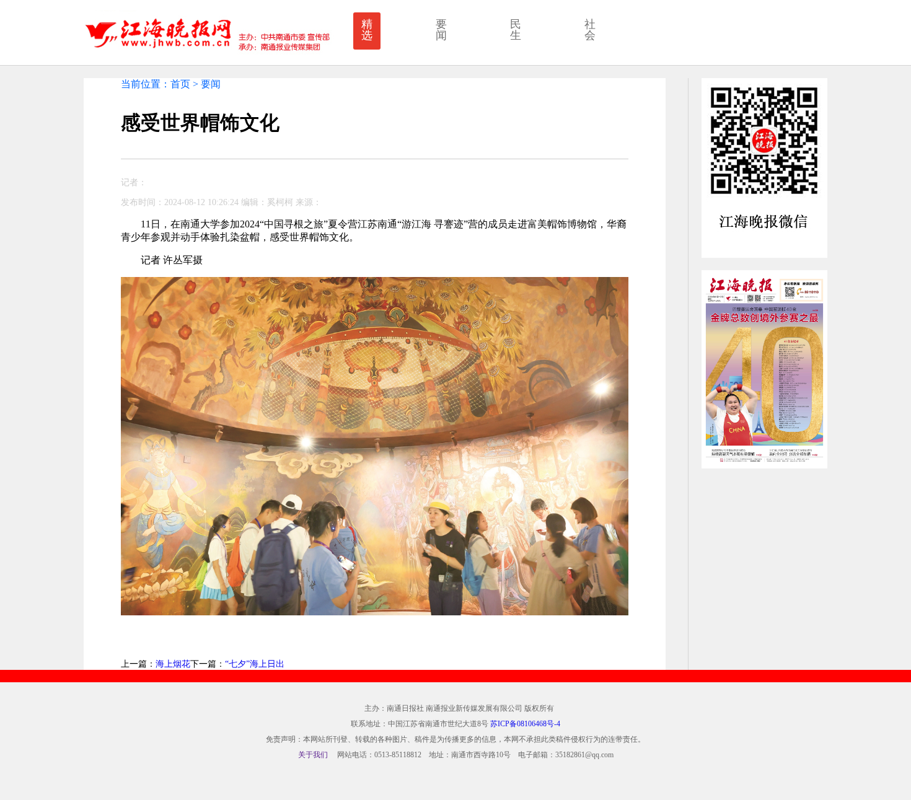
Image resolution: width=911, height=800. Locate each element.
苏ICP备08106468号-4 (525, 723)
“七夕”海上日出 (254, 664)
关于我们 (313, 754)
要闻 (441, 30)
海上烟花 (173, 664)
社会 (590, 30)
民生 (515, 30)
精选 (366, 30)
